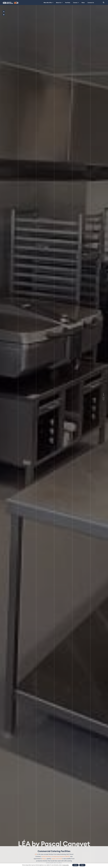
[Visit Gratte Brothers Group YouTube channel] (3, 14)
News (83, 2)
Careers (75, 2)
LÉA (36, 854)
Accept (75, 865)
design (44, 858)
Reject (82, 865)
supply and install (57, 858)
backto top (103, 862)
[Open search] (103, 2)
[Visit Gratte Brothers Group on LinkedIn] (3, 11)
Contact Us (91, 2)
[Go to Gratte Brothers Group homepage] (9, 2)
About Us (58, 2)
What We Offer (48, 2)
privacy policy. (66, 865)
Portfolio (67, 2)
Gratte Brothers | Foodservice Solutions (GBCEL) (55, 856)
